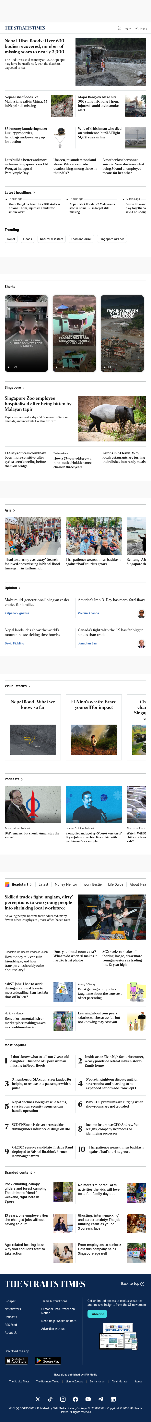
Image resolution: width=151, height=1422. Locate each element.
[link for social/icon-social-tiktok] (50, 1399)
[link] (25, 28)
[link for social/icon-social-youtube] (88, 1399)
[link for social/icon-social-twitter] (38, 1399)
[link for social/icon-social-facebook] (75, 1399)
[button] (124, 27)
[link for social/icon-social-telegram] (101, 1399)
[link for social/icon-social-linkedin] (113, 1399)
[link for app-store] (17, 1361)
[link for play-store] (48, 1361)
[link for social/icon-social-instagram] (63, 1399)
